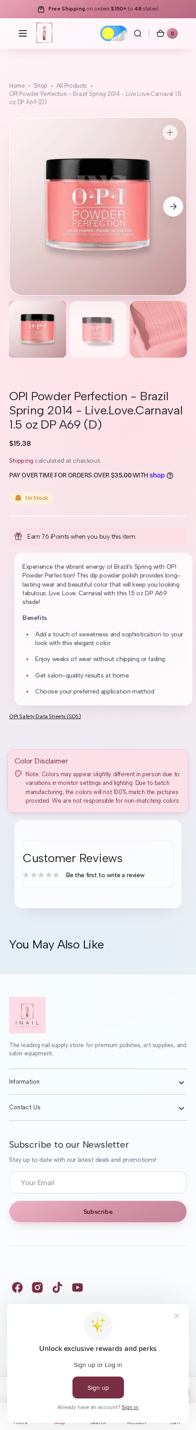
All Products (72, 85)
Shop (40, 85)
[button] (23, 33)
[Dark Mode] (114, 33)
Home (17, 85)
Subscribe (98, 1212)
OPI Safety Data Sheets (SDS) (45, 716)
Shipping (21, 461)
